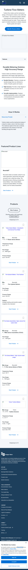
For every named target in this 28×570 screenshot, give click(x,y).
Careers (3, 517)
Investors (3, 515)
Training (3, 530)
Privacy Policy (13, 548)
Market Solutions (5, 479)
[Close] (26, 542)
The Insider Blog (5, 492)
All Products (4, 469)
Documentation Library (6, 486)
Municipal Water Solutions (7, 471)
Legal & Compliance (5, 512)
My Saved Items (5, 497)
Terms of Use (20, 547)
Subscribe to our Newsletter (7, 500)
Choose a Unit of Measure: (7, 537)
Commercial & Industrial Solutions (9, 474)
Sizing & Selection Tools (6, 494)
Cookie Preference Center (14, 566)
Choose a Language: (6, 540)
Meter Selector (4, 489)
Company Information (6, 507)
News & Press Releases (6, 509)
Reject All (14, 557)
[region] (14, 555)
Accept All (14, 561)
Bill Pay (3, 532)
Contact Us (3, 524)
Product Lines (4, 477)
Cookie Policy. (6, 554)
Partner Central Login (6, 527)
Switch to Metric (14, 216)
